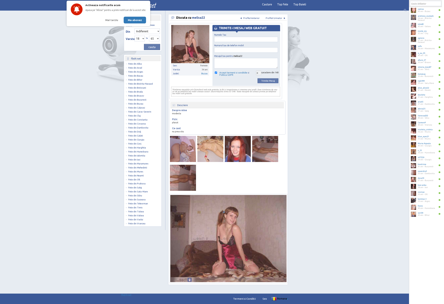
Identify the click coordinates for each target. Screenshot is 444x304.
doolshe (421, 95)
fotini (420, 206)
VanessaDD (423, 116)
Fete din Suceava (137, 199)
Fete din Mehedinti (137, 167)
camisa (421, 9)
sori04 (420, 213)
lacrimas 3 (422, 199)
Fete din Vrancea (136, 223)
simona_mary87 (424, 67)
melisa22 (198, 17)
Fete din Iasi (134, 159)
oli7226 (421, 157)
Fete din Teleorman (138, 203)
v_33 (420, 150)
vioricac (421, 192)
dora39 (421, 178)
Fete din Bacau (135, 75)
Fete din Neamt (136, 175)
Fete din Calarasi (136, 107)
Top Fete (282, 4)
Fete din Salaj (135, 187)
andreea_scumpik (426, 16)
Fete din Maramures (138, 163)
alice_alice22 (423, 88)
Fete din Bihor (135, 79)
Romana (282, 298)
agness (421, 38)
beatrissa (422, 164)
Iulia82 (421, 24)
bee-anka (422, 185)
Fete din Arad (135, 67)
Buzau (204, 73)
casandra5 (422, 171)
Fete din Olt (134, 179)
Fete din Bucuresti (137, 99)
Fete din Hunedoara (138, 151)
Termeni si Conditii (244, 298)
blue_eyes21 (423, 136)
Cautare (267, 4)
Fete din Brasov (136, 95)
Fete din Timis (135, 207)
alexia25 (421, 109)
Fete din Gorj (134, 143)
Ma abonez (135, 20)
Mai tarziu (111, 20)
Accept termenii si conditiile (233, 72)
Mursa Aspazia (424, 143)
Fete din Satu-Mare (138, 191)
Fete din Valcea (136, 215)
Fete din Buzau (135, 103)
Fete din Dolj (134, 131)
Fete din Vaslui (135, 219)
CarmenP (422, 123)
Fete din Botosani (137, 87)
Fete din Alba (135, 64)
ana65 (420, 102)
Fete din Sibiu (135, 195)
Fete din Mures (135, 171)
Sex (265, 298)
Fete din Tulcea (136, 211)
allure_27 (422, 60)
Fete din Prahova (137, 183)
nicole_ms (422, 31)
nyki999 (421, 81)
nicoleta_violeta (425, 129)
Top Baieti (299, 4)
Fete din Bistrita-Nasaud (140, 83)
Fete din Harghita (137, 147)
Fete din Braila (135, 91)
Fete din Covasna (137, 123)
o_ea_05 (421, 53)
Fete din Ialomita (136, 155)
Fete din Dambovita (138, 127)
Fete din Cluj (134, 115)
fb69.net (126, 295)
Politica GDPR (226, 75)
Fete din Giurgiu (136, 139)
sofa (420, 46)
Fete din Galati (135, 135)
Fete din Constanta (137, 119)
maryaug (421, 74)
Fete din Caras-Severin (139, 111)
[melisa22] (183, 149)
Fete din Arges (135, 71)
